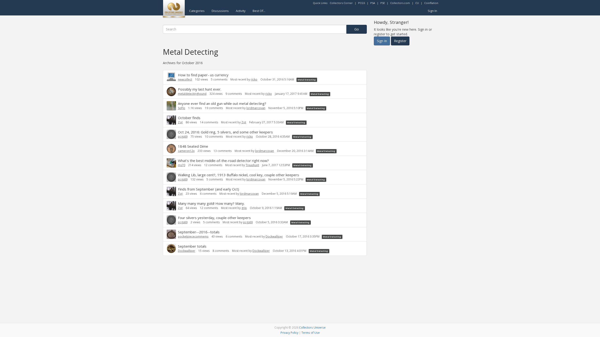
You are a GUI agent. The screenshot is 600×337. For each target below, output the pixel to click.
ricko (254, 79)
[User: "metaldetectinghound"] (171, 91)
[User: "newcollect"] (171, 77)
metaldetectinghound (192, 94)
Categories (197, 11)
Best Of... (259, 11)
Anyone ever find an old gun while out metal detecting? (222, 103)
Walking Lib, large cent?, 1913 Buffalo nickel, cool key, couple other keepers (238, 174)
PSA (372, 3)
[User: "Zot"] (171, 120)
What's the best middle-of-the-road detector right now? (223, 160)
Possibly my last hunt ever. (199, 89)
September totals (192, 246)
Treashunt (252, 165)
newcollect (185, 79)
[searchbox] (254, 29)
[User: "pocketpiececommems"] (171, 234)
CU (417, 3)
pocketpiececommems (193, 236)
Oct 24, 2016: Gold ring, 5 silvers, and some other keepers (225, 132)
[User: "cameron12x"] (171, 148)
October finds (189, 117)
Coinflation (431, 3)
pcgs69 (183, 137)
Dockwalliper (274, 236)
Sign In (432, 11)
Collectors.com (400, 3)
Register (400, 41)
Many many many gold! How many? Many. (211, 203)
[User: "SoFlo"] (171, 105)
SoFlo (181, 108)
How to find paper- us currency (203, 75)
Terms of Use (310, 332)
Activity (241, 11)
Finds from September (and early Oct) (208, 189)
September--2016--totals (199, 232)
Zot (180, 122)
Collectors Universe (312, 327)
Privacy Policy (289, 332)
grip (244, 208)
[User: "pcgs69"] (171, 134)
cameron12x (186, 151)
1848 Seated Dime (193, 146)
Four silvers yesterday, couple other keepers (214, 217)
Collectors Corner (341, 3)
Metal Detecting (307, 79)
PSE (382, 3)
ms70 (181, 165)
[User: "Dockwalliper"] (171, 248)
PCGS (361, 3)
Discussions (220, 11)
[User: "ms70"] (171, 163)
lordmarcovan (255, 108)
